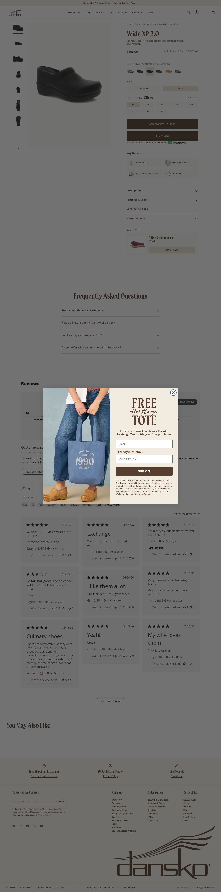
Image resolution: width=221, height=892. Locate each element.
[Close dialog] (173, 393)
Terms (147, 494)
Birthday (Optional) (129, 452)
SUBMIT (144, 471)
